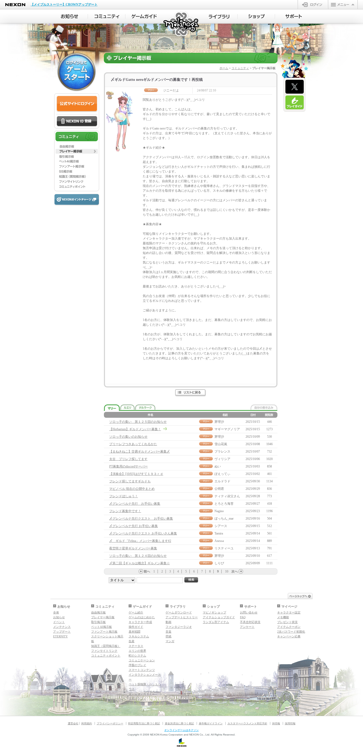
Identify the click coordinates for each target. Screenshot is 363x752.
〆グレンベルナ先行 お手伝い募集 (134, 503)
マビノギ (181, 24)
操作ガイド (136, 626)
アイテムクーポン (289, 626)
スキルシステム (139, 636)
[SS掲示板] (77, 171)
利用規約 (86, 723)
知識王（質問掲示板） (105, 645)
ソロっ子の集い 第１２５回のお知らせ (138, 422)
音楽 (168, 631)
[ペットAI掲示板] (77, 161)
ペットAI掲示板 (101, 626)
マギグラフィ (137, 698)
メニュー (342, 4)
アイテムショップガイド (219, 617)
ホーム (224, 68)
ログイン (313, 4)
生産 (131, 641)
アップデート (62, 631)
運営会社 (73, 723)
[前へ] (140, 571)
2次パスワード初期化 (291, 631)
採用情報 (290, 723)
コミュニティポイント (105, 655)
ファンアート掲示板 (104, 631)
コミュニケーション (142, 660)
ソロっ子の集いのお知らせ (128, 436)
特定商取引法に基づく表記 (144, 723)
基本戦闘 (134, 631)
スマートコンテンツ (142, 669)
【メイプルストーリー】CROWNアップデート (64, 4)
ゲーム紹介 (136, 612)
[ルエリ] (127, 407)
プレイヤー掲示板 (103, 617)
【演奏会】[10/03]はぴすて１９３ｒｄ (136, 474)
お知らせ (59, 617)
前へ (147, 571)
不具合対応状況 (250, 622)
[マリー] (112, 407)
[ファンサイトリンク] (77, 181)
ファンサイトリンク (104, 650)
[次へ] (240, 571)
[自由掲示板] (77, 146)
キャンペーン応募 (289, 636)
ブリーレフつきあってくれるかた (133, 444)
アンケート (247, 626)
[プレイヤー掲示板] (77, 151)
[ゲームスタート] (76, 71)
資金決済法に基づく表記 (179, 723)
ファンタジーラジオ (179, 626)
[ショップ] (256, 16)
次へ (234, 571)
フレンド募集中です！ (125, 511)
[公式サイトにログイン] (77, 103)
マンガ (170, 641)
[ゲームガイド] (144, 16)
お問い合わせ (249, 612)
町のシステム (137, 655)
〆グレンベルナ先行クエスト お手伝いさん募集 (143, 533)
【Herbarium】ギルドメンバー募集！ (135, 429)
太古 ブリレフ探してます (128, 459)
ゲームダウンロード (179, 612)
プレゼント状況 (287, 622)
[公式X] (294, 87)
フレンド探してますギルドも (130, 481)
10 (226, 571)
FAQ (243, 617)
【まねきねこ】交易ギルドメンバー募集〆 (139, 451)
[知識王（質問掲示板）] (77, 176)
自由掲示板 (98, 612)
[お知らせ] (69, 16)
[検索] (191, 580)
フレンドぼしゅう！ (123, 496)
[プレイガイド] (294, 102)
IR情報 (276, 723)
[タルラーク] (145, 407)
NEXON (15, 4)
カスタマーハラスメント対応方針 (247, 723)
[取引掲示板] (77, 156)
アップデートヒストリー (182, 617)
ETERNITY (60, 636)
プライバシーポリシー (110, 723)
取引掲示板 (98, 622)
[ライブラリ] (219, 16)
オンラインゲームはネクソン (181, 730)
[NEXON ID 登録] (77, 121)
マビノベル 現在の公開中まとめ (132, 489)
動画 (168, 622)
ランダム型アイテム (216, 622)
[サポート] (294, 16)
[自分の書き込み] (263, 407)
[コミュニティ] (106, 16)
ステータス (136, 645)
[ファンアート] (77, 166)
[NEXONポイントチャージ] (76, 200)
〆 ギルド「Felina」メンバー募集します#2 (140, 541)
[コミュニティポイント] (77, 186)
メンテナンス (62, 626)
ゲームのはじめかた (142, 617)
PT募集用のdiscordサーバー (128, 466)
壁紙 (168, 636)
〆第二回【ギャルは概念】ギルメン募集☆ (139, 563)
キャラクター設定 (289, 612)
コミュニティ (240, 68)
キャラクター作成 (140, 622)
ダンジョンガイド (140, 693)
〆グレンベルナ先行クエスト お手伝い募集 (141, 518)
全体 (56, 612)
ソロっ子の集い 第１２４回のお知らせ (138, 556)
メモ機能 (283, 617)
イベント (59, 622)
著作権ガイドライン (211, 723)
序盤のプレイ (137, 665)
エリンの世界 (137, 650)
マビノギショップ (214, 612)
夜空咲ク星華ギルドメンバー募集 (133, 548)
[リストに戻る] (190, 392)
